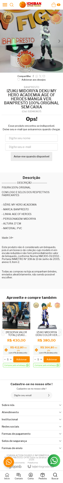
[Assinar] (48, 395)
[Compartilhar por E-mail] (44, 76)
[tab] (29, 70)
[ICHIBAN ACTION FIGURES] (30, 4)
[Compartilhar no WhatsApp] (37, 76)
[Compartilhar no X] (40, 76)
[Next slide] (59, 41)
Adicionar (21, 359)
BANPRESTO (31, 87)
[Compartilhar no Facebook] (33, 76)
